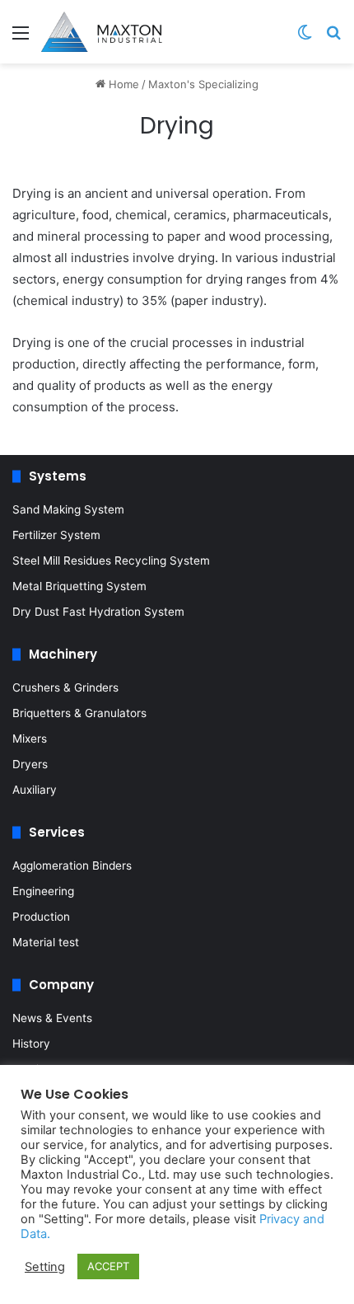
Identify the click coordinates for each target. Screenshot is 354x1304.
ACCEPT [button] (108, 1266)
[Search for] (333, 38)
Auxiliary (34, 789)
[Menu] (20, 38)
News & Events (52, 1018)
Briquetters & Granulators (79, 713)
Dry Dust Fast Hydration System (98, 611)
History (31, 1043)
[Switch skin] (304, 38)
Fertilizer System (56, 535)
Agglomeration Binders (72, 865)
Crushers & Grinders (65, 687)
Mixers (29, 738)
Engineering (43, 891)
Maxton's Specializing (203, 84)
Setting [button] (45, 1266)
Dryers (30, 764)
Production (41, 916)
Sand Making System (68, 509)
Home (122, 84)
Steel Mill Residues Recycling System (111, 560)
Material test (45, 942)
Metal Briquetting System (79, 586)
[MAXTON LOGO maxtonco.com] (101, 32)
